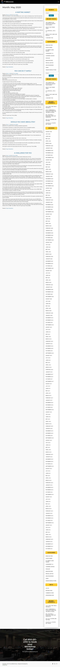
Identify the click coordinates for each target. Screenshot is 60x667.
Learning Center (50, 55)
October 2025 (49, 155)
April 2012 (48, 534)
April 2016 (48, 421)
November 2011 (49, 546)
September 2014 (50, 466)
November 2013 (49, 489)
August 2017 (49, 383)
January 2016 (49, 428)
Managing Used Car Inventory (51, 116)
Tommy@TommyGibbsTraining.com (30, 651)
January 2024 (49, 202)
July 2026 (48, 134)
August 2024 (49, 188)
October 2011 (49, 548)
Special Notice (49, 62)
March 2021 (48, 282)
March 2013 (48, 508)
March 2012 (48, 536)
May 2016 (48, 419)
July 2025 (48, 162)
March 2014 (48, 480)
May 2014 (48, 475)
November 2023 (49, 207)
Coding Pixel (4, 665)
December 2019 (49, 317)
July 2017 (48, 386)
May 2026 (48, 138)
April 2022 (48, 251)
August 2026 (49, 131)
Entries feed (49, 590)
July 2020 (48, 301)
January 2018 (49, 372)
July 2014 (48, 470)
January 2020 (49, 315)
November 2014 (49, 461)
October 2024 (49, 183)
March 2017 (48, 395)
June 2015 (48, 445)
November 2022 (49, 235)
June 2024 (48, 192)
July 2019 (48, 329)
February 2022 (49, 256)
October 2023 (49, 209)
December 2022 (49, 233)
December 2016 (49, 402)
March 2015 (48, 452)
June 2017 (48, 388)
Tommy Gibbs (15, 14)
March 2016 (48, 423)
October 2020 (49, 294)
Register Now (49, 60)
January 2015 (49, 456)
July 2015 (48, 442)
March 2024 (48, 197)
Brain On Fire (49, 45)
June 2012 (48, 529)
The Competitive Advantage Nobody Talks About (50, 23)
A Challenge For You (23, 153)
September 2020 (50, 296)
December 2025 (49, 150)
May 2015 (48, 447)
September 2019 (50, 324)
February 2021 (49, 284)
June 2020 (48, 303)
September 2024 (50, 185)
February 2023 (49, 228)
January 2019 (49, 343)
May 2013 (48, 503)
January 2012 (49, 541)
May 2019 (48, 334)
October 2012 (49, 520)
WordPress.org (50, 595)
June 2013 (48, 501)
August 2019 (49, 327)
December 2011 (49, 544)
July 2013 (48, 499)
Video (47, 67)
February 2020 (49, 313)
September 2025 (50, 157)
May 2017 (48, 390)
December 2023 (49, 204)
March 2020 (48, 310)
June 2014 (48, 473)
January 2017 (49, 400)
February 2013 (49, 511)
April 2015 (48, 449)
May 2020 (48, 306)
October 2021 (49, 265)
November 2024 (49, 181)
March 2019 (48, 339)
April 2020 (48, 308)
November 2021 (49, 263)
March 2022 (48, 254)
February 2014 (49, 482)
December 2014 (49, 459)
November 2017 (49, 376)
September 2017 (50, 381)
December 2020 (49, 289)
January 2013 (49, 513)
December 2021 (49, 261)
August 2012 (49, 525)
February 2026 (49, 145)
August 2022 (49, 242)
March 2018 (48, 367)
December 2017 (49, 374)
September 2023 (50, 211)
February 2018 (49, 369)
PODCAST (48, 58)
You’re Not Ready (51, 123)
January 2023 (49, 230)
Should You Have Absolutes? (23, 122)
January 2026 (49, 148)
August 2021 (49, 270)
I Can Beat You (49, 37)
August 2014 (49, 468)
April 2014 (48, 478)
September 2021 (50, 268)
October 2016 (49, 407)
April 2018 (48, 364)
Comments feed (50, 592)
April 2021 (48, 280)
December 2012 (49, 515)
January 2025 (49, 176)
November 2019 (49, 320)
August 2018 (49, 355)
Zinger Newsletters (9, 67)
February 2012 (49, 539)
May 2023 (48, 221)
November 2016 (49, 405)
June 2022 (48, 247)
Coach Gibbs (49, 47)
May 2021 (48, 277)
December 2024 (49, 178)
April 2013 (48, 506)
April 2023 (48, 223)
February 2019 (49, 341)
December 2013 (49, 487)
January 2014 (49, 485)
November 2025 (49, 152)
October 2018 (49, 350)
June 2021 (48, 275)
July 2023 (48, 216)
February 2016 (49, 426)
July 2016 (48, 414)
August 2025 (49, 159)
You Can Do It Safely (22, 71)
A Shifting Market (22, 12)
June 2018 (48, 360)
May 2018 (48, 362)
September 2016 (50, 409)
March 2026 (48, 143)
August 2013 (49, 496)
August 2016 (49, 412)
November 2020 (49, 291)
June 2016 (48, 416)
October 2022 (49, 237)
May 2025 (48, 167)
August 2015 (49, 440)
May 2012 (48, 532)
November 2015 (49, 433)
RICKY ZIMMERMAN (50, 110)
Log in (47, 588)
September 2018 (50, 353)
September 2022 (50, 240)
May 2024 (48, 195)
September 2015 (50, 438)
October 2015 (49, 435)
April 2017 (48, 393)
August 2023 (49, 214)
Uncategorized (50, 65)
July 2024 (48, 190)
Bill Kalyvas (49, 114)
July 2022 (48, 244)
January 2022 (49, 258)
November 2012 (49, 518)
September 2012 (50, 522)
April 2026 (48, 141)
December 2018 (49, 346)
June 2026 (48, 136)
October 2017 (49, 379)
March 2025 (48, 171)
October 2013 (49, 492)
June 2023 (48, 218)
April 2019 (48, 336)
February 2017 (49, 397)
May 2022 (48, 249)
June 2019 (48, 331)
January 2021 (49, 287)
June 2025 (48, 164)
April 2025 (48, 169)
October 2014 (49, 463)
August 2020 (49, 298)
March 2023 (48, 225)
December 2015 (49, 430)
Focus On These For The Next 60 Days (51, 112)
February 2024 (49, 200)
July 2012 (48, 527)
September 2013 (50, 494)
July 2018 (48, 357)
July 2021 (48, 273)
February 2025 (49, 174)
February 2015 (49, 454)
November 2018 (49, 348)
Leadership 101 (49, 53)
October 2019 (49, 322)
